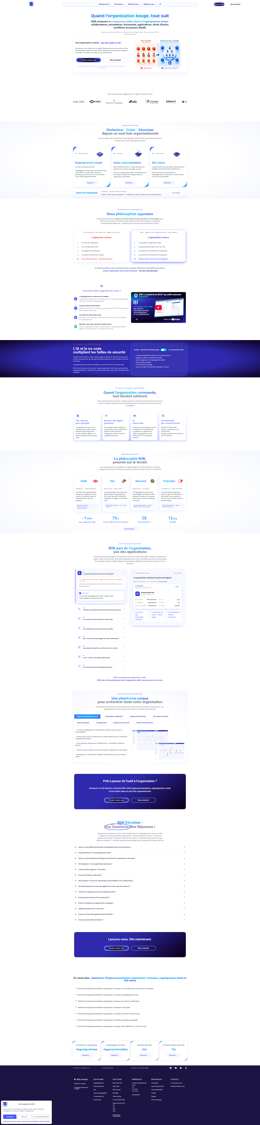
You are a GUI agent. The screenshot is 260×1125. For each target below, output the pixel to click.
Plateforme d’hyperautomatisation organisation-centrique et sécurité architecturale (108, 1014)
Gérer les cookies (80, 1083)
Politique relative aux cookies (12, 1121)
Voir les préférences (41, 1117)
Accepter (9, 1117)
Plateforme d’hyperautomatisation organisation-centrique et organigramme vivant (108, 995)
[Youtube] (176, 1068)
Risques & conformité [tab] (121, 723)
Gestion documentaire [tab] (144, 723)
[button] (130, 988)
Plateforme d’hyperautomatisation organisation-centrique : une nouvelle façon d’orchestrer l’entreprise (115, 989)
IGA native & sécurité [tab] (160, 716)
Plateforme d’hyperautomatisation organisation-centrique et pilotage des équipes (108, 1020)
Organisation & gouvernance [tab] (87, 716)
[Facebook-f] (186, 1068)
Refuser (24, 1117)
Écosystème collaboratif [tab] (114, 716)
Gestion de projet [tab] (83, 723)
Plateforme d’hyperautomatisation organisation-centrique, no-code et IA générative (108, 1001)
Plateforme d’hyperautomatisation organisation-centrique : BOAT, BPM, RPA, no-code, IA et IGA (112, 1026)
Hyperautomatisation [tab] (138, 716)
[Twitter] (181, 1068)
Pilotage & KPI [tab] (101, 723)
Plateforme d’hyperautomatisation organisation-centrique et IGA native (104, 1007)
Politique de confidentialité (30, 1121)
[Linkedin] (171, 1068)
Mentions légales (44, 1121)
